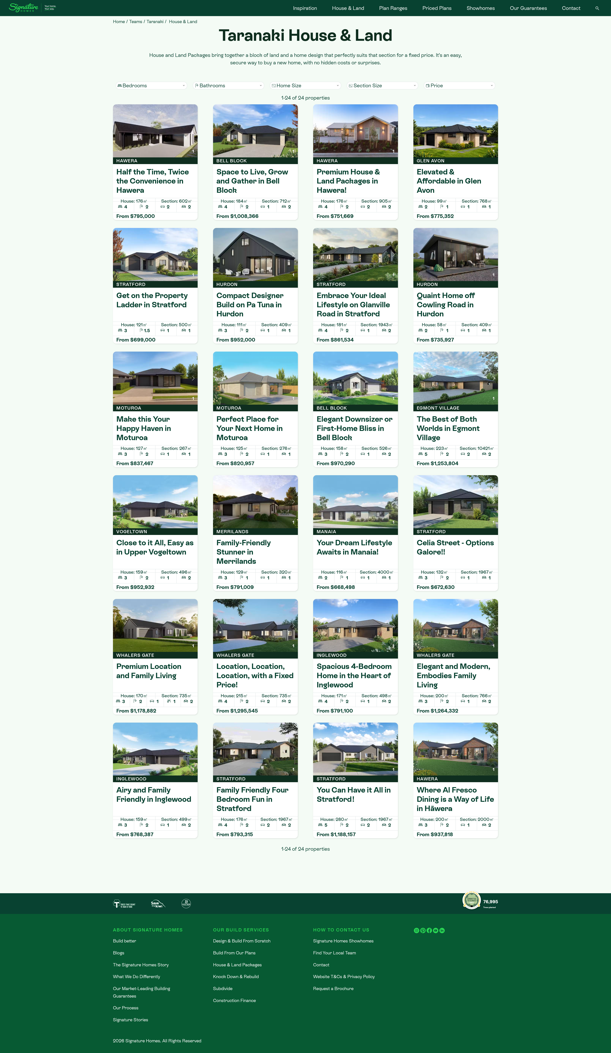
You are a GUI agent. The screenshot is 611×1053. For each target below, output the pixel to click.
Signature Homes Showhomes (343, 940)
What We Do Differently (136, 976)
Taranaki (155, 21)
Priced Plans (437, 8)
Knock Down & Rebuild (236, 976)
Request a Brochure (333, 988)
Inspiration (305, 8)
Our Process (125, 1007)
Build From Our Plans (234, 952)
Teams (135, 21)
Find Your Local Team (334, 952)
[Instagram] (416, 927)
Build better (124, 940)
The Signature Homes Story (141, 964)
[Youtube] (435, 927)
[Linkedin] (442, 927)
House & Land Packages (237, 964)
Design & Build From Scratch (241, 940)
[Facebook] (429, 927)
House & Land (348, 8)
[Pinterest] (423, 927)
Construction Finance (234, 1000)
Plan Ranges (393, 8)
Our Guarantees (528, 8)
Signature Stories (130, 1019)
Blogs (118, 952)
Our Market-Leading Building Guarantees (141, 992)
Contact (571, 8)
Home (119, 21)
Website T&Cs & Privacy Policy (344, 976)
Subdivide (222, 988)
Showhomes (481, 8)
